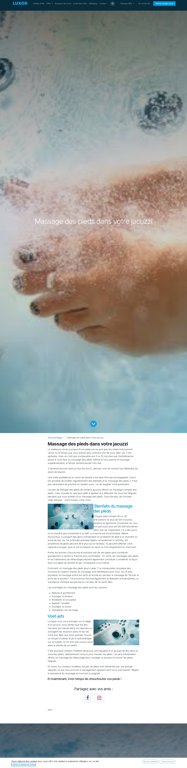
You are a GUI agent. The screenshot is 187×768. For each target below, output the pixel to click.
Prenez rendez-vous (164, 3)
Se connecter (144, 3)
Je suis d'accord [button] (167, 762)
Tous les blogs (55, 437)
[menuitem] (38, 3)
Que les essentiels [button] (150, 762)
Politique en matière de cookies (23, 764)
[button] (112, 3)
